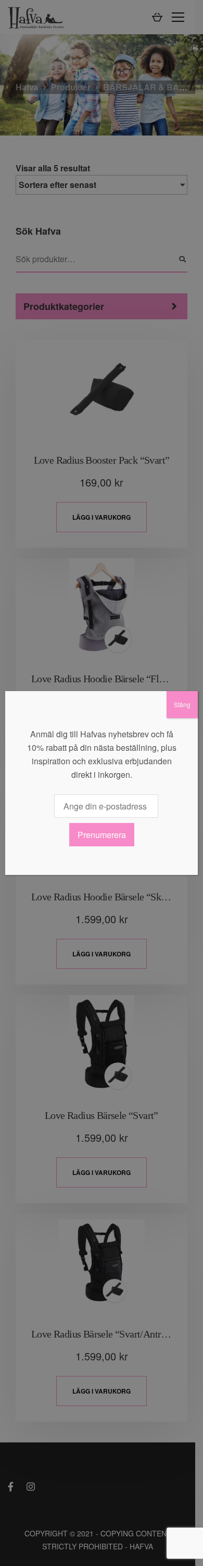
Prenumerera (102, 835)
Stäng (182, 704)
